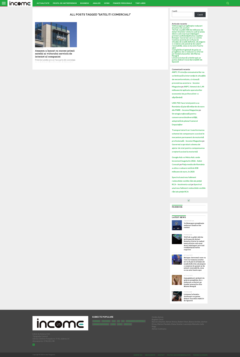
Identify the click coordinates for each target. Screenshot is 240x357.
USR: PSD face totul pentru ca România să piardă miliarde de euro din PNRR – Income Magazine (188, 106)
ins (123, 321)
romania (96, 321)
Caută (174, 11)
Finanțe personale (122, 3)
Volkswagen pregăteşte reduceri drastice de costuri (187, 26)
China (113, 324)
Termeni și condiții (200, 355)
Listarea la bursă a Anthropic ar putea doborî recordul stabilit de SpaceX (187, 59)
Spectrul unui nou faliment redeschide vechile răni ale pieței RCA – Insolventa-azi (187, 181)
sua (113, 321)
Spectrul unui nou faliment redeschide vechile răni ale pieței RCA (189, 188)
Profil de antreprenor (65, 3)
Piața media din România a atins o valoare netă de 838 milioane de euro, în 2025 (188, 168)
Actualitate (43, 3)
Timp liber (140, 3)
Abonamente (150, 355)
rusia (120, 324)
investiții (127, 324)
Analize (96, 3)
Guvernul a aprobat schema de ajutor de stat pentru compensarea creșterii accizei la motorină (188, 148)
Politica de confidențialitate (178, 355)
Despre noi (138, 355)
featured (106, 321)
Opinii (107, 3)
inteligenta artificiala (135, 321)
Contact (161, 355)
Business (84, 3)
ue (118, 321)
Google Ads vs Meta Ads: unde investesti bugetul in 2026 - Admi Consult (187, 161)
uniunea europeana (100, 324)
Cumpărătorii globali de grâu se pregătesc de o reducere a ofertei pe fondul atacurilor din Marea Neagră (187, 52)
